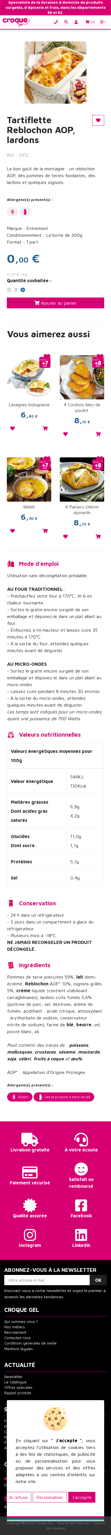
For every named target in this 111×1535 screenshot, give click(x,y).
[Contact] (57, 22)
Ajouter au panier (58, 302)
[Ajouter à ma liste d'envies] (12, 428)
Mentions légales (18, 1349)
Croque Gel (44, 1523)
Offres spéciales (18, 1387)
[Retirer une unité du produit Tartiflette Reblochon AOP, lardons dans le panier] (9, 290)
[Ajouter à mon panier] (45, 428)
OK (98, 1280)
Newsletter (13, 1377)
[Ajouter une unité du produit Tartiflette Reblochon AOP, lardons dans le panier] (22, 290)
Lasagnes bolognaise (29, 404)
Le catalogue (15, 1382)
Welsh (29, 506)
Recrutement (15, 1332)
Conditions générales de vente (30, 1343)
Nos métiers (14, 1327)
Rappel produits (17, 1393)
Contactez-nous (17, 1338)
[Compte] (77, 22)
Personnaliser (49, 1497)
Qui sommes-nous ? (21, 1322)
